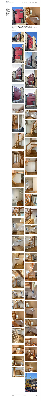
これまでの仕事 (25, 2)
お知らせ (36, 2)
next (35, 395)
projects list (24, 395)
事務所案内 (33, 2)
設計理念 (22, 2)
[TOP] (10, 2)
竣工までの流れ (29, 2)
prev (13, 395)
